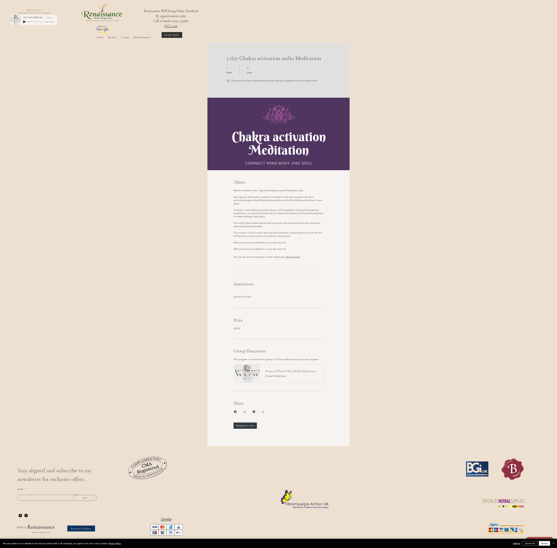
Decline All (530, 543)
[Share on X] (244, 412)
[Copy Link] (263, 412)
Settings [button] (516, 543)
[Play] (24, 21)
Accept (544, 543)
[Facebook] (20, 515)
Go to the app (293, 257)
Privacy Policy (114, 543)
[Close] (553, 543)
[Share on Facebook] (235, 412)
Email (20, 489)
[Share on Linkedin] (254, 412)
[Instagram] (26, 515)
